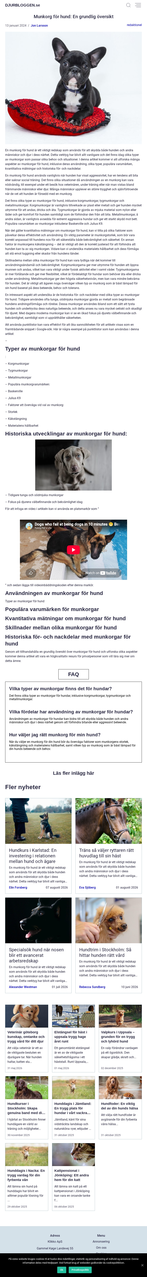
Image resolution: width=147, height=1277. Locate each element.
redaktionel (134, 25)
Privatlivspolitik (80, 1269)
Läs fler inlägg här (73, 773)
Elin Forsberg (18, 887)
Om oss (101, 1247)
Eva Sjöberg (87, 887)
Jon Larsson (39, 25)
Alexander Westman (23, 987)
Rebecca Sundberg (92, 987)
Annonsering (101, 1241)
